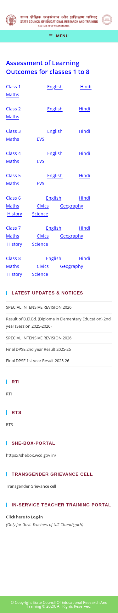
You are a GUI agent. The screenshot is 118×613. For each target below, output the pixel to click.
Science (40, 214)
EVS (40, 139)
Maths (12, 94)
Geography (71, 206)
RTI (9, 394)
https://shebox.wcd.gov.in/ (31, 455)
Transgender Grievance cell (31, 486)
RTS (9, 424)
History (14, 214)
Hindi (86, 87)
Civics (43, 206)
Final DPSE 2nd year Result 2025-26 (38, 349)
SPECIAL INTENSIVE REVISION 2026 (38, 307)
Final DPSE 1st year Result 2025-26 (37, 360)
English (55, 87)
